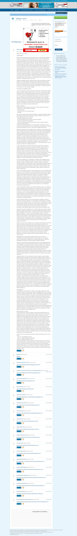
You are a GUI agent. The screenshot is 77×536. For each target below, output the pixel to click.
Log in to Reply (48, 49)
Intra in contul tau (56, 0)
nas (33, 20)
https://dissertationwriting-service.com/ (35, 469)
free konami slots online (22, 402)
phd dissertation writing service (23, 475)
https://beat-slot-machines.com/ (32, 437)
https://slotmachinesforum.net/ (31, 421)
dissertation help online (21, 459)
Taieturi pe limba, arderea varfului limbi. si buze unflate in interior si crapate (61, 76)
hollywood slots (20, 418)
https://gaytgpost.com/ (30, 380)
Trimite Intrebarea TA (51, 10)
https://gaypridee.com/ (35, 372)
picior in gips (57, 69)
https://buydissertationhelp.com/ (37, 461)
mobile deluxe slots (21, 426)
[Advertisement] (20, 30)
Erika (20, 20)
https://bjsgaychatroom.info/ (34, 364)
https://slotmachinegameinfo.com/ (34, 453)
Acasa (12, 10)
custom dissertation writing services (24, 499)
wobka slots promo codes (22, 434)
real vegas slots (20, 443)
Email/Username (58, 41)
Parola (56, 45)
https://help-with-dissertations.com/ (38, 477)
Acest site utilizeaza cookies (27, 10)
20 (12, 18)
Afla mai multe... (45, 14)
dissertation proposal (21, 491)
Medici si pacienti (61, 10)
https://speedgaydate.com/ (37, 396)
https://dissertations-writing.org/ (36, 493)
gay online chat (20, 386)
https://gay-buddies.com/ (29, 388)
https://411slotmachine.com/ (32, 445)
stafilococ (36, 20)
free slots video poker (21, 451)
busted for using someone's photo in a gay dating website (29, 370)
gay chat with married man (22, 378)
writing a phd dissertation (22, 467)
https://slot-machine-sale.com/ (32, 429)
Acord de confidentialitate (40, 10)
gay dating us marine (21, 394)
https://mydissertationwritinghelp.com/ (36, 485)
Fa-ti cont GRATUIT (64, 0)
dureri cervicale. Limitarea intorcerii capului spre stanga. (60, 67)
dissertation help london (22, 483)
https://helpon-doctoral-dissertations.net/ (39, 501)
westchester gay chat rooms (22, 362)
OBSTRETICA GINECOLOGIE (60, 74)
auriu (32, 20)
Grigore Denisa (20, 49)
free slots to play (20, 410)
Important (17, 10)
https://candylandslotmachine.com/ (35, 413)
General (41, 20)
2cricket (18, 354)
